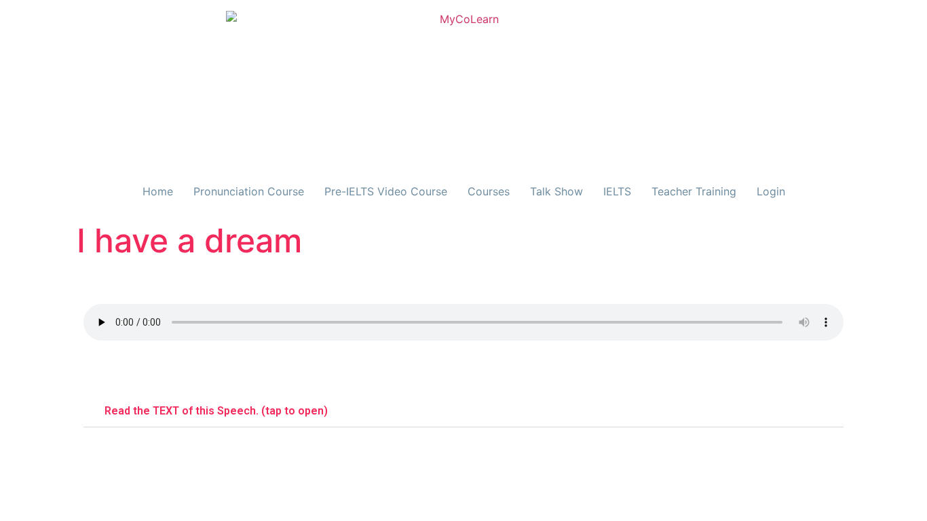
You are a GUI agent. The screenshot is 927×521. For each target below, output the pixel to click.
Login (771, 191)
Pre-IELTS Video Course (385, 191)
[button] (463, 411)
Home (158, 191)
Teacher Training (693, 191)
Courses (489, 191)
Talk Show (556, 191)
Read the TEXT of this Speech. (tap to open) (216, 410)
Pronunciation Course (248, 191)
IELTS (617, 191)
